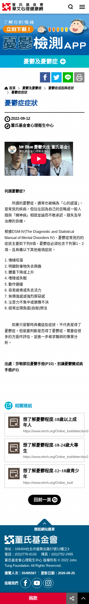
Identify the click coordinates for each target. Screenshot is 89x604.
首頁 (12, 88)
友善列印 (79, 77)
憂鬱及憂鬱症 (32, 88)
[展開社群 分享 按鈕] (72, 598)
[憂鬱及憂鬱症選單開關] (44, 61)
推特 (56, 77)
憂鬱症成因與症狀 (61, 88)
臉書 (45, 77)
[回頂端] (83, 598)
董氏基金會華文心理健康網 (22, 7)
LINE (68, 77)
